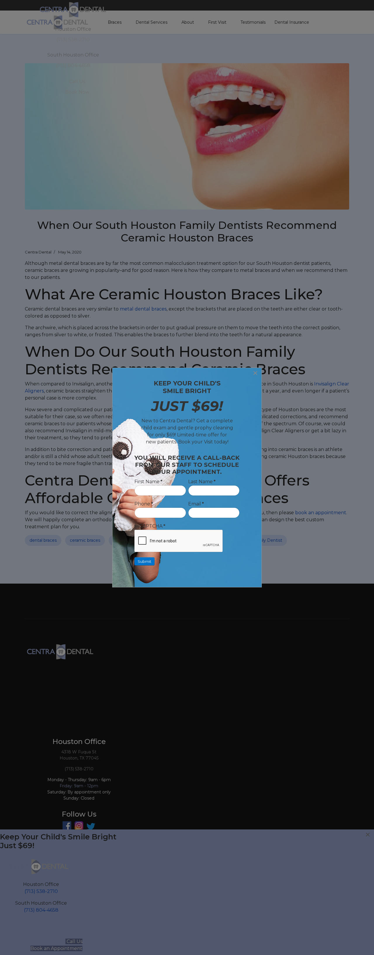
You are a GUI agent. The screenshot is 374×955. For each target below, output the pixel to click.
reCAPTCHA (149, 526)
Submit (144, 561)
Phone (143, 504)
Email (196, 504)
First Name (148, 481)
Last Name (202, 481)
